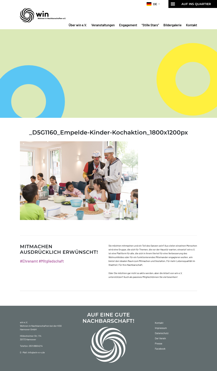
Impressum (161, 327)
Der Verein (160, 338)
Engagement (128, 25)
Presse (158, 343)
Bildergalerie (172, 25)
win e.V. (24, 322)
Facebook (160, 348)
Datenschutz (162, 333)
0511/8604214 (36, 345)
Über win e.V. (78, 25)
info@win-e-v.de (36, 352)
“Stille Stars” (150, 25)
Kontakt (191, 25)
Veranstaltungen (103, 25)
